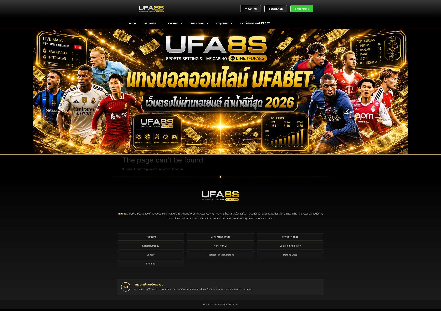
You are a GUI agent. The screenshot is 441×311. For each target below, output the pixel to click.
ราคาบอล (172, 23)
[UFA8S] (220, 195)
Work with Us (221, 246)
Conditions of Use (220, 237)
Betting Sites (290, 255)
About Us (151, 237)
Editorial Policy (150, 246)
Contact (150, 255)
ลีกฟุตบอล (222, 23)
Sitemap (150, 264)
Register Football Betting (220, 255)
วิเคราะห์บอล (197, 23)
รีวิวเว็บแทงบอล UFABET (255, 23)
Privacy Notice (290, 237)
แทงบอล (131, 23)
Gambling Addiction (290, 246)
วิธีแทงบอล (149, 23)
